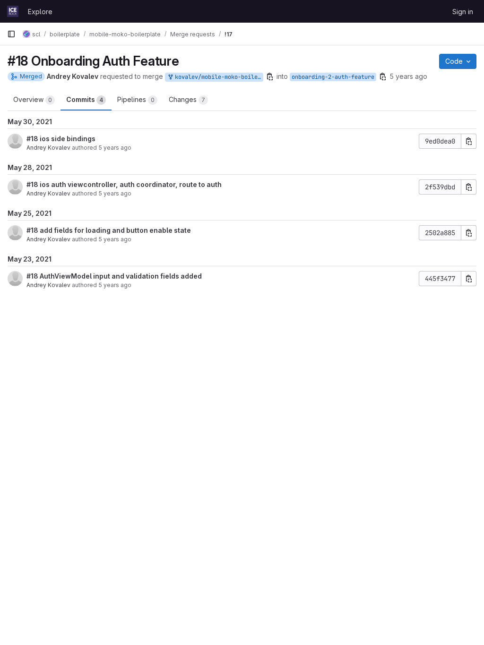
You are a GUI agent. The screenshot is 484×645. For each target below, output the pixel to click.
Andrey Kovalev (48, 147)
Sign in (462, 12)
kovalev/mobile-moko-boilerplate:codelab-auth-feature (217, 77)
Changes (187, 99)
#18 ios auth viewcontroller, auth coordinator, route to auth (124, 184)
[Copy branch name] (270, 76)
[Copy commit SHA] (468, 141)
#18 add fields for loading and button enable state (108, 230)
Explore (40, 12)
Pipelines (136, 99)
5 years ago (408, 76)
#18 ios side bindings (60, 139)
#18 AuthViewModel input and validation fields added (114, 276)
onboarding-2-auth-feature (333, 77)
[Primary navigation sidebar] (11, 34)
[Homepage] (12, 11)
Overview (32, 99)
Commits (84, 99)
